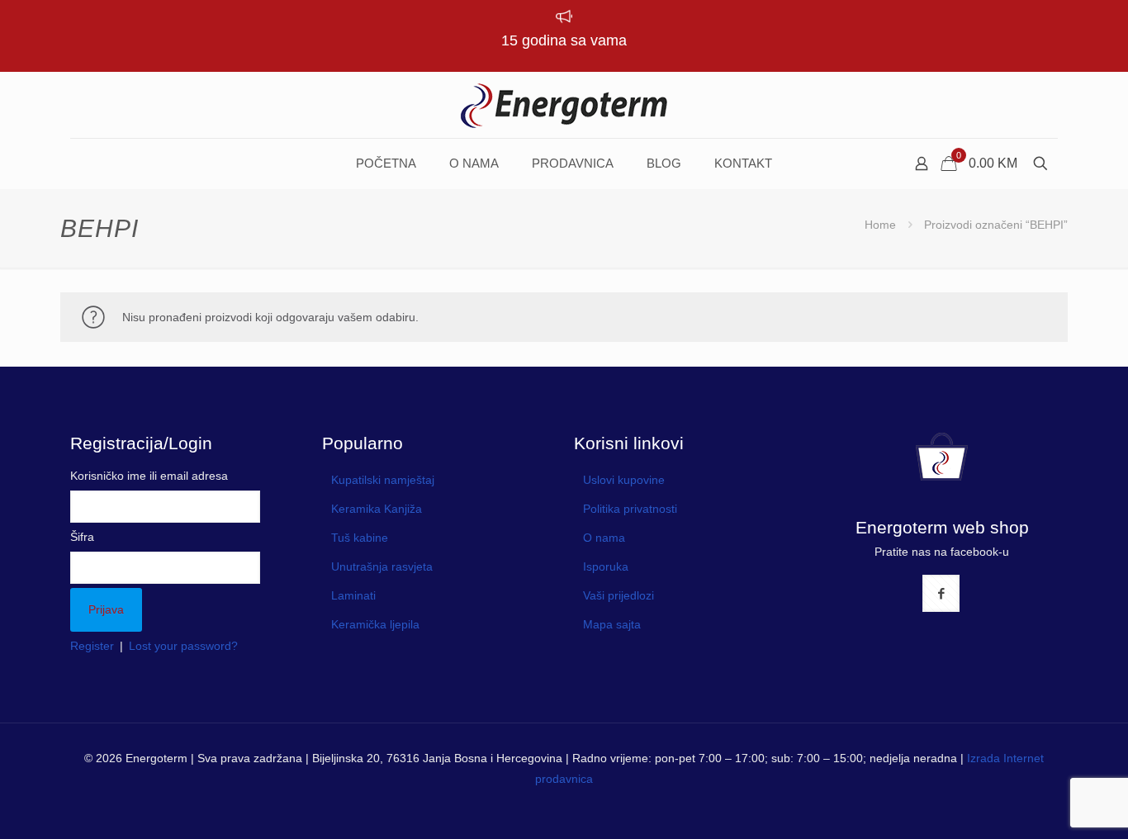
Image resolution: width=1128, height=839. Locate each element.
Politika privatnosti (630, 508)
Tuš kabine (359, 537)
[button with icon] (941, 593)
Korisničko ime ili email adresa (149, 475)
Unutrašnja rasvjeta (382, 566)
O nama (604, 537)
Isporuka (605, 566)
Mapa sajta (612, 624)
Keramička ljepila (375, 624)
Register (92, 645)
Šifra (82, 536)
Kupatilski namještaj (382, 479)
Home (880, 224)
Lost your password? (183, 645)
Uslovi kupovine (624, 479)
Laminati (353, 595)
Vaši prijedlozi (618, 595)
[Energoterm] (564, 105)
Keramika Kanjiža (376, 508)
